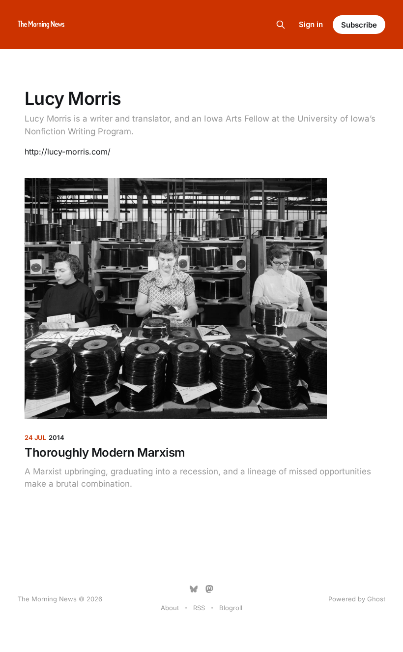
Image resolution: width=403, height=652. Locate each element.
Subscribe (359, 25)
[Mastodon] (209, 589)
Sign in (311, 24)
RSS (199, 608)
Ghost (376, 599)
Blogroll (230, 608)
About (170, 608)
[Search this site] (280, 24)
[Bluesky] (194, 589)
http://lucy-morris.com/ (68, 151)
